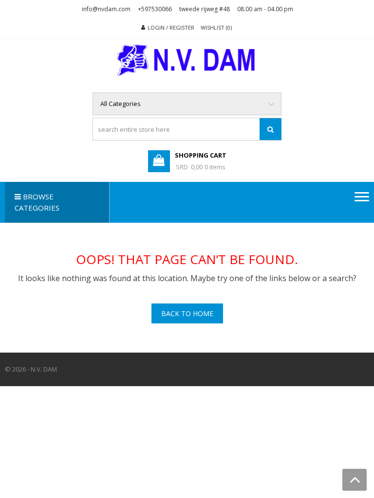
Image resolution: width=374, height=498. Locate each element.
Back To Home (187, 313)
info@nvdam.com (106, 9)
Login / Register (171, 27)
